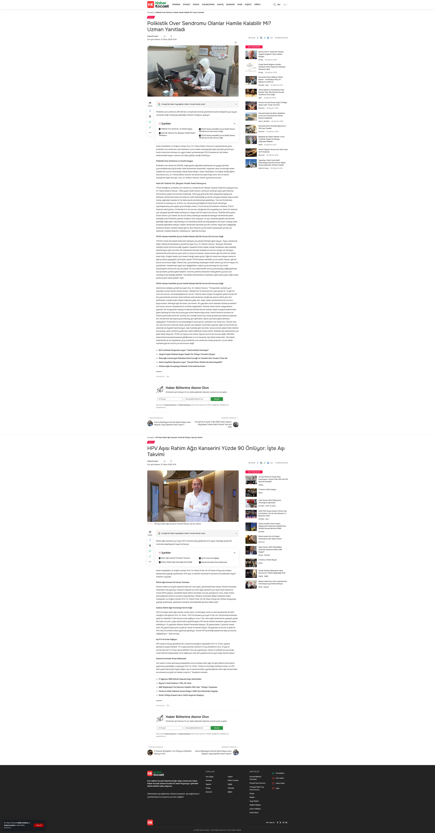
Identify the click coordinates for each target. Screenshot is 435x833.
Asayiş (261, 485)
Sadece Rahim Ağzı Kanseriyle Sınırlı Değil (176, 562)
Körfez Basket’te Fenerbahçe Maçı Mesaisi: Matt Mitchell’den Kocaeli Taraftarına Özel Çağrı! (271, 92)
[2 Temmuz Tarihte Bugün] (251, 563)
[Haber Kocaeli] (158, 4)
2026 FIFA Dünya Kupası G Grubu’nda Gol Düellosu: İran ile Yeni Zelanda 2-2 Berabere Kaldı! (273, 513)
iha (168, 376)
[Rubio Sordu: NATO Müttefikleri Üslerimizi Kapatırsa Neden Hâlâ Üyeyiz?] (251, 550)
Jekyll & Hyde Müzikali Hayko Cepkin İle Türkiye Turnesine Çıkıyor (187, 354)
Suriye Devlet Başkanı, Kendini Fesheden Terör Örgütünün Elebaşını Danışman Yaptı (272, 67)
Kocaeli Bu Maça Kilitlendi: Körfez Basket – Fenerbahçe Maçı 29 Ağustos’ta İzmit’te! (271, 79)
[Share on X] (261, 38)
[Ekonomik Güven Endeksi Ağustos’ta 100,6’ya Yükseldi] (251, 129)
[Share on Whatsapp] (150, 122)
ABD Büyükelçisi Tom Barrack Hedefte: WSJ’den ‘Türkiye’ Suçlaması (188, 687)
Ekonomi (262, 108)
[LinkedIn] (286, 822)
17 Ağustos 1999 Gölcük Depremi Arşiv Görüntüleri (180, 679)
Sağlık (151, 17)
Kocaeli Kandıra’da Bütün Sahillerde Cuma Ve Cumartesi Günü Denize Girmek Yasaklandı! (272, 115)
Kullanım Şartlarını (170, 405)
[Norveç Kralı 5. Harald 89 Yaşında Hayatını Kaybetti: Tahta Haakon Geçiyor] (251, 55)
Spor (267, 85)
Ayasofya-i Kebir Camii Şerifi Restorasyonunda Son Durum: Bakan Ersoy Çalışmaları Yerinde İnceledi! (272, 162)
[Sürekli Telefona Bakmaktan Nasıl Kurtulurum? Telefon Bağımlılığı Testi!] (251, 573)
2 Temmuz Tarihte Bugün (268, 560)
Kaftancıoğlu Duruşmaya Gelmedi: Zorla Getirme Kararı (182, 366)
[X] (280, 822)
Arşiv (277, 788)
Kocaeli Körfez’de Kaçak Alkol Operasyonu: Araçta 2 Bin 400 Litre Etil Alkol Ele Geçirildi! (273, 479)
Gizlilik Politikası (22, 823)
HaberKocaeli (152, 36)
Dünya (261, 60)
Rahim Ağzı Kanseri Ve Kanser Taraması (175, 558)
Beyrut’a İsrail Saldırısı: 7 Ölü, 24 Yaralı (175, 683)
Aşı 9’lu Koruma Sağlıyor (210, 558)
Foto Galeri (280, 778)
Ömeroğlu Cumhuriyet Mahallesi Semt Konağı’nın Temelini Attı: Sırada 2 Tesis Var (193, 358)
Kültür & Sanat (264, 168)
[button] (39, 825)
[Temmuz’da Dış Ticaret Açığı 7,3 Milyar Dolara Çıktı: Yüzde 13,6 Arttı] (251, 105)
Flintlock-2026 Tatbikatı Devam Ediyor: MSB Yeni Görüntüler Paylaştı (188, 691)
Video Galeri (280, 783)
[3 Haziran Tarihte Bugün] (251, 492)
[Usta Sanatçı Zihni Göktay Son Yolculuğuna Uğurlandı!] (251, 503)
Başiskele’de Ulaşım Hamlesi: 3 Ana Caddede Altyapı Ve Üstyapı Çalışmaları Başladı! (271, 139)
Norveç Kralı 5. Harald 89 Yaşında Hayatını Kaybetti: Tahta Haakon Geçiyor (271, 54)
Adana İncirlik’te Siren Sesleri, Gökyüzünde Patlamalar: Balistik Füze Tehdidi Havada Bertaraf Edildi (272, 526)
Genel (260, 145)
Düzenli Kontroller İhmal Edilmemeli (214, 562)
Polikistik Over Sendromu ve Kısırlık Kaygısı (176, 129)
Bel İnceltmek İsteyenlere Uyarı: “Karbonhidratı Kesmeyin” (184, 350)
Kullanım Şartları (9, 825)
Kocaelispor (280, 773)
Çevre (260, 121)
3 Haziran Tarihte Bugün (267, 489)
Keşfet (261, 576)
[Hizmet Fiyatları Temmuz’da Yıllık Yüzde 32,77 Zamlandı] (251, 152)
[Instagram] (283, 822)
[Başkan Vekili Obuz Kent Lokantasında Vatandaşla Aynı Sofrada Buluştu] (251, 584)
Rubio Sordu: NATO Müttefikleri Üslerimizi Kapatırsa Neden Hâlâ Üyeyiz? (270, 549)
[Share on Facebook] (257, 38)
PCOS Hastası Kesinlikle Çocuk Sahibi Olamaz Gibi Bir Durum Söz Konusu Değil (217, 130)
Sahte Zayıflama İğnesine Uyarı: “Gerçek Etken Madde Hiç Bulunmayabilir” (191, 362)
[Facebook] (277, 822)
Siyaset (266, 587)
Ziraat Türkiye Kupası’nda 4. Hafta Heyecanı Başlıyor (181, 695)
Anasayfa (150, 12)
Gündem (261, 85)
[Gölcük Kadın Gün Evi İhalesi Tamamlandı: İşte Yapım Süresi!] (251, 539)
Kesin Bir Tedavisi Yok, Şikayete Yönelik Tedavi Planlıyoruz (177, 134)
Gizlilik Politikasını (185, 405)
